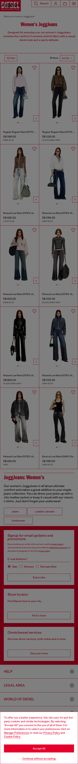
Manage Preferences (16, 732)
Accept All (39, 748)
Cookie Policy (12, 736)
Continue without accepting (39, 758)
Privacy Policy (51, 732)
